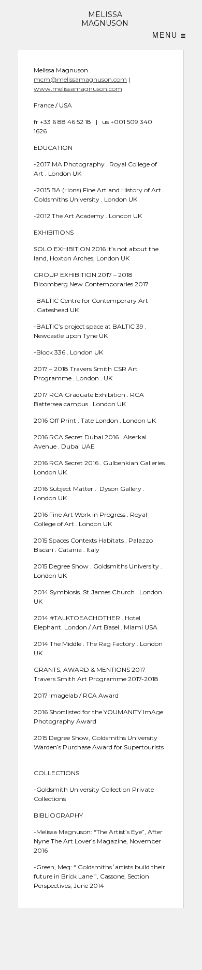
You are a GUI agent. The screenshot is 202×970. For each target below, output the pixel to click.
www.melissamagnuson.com (78, 89)
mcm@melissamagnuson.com (80, 79)
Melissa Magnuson (104, 19)
